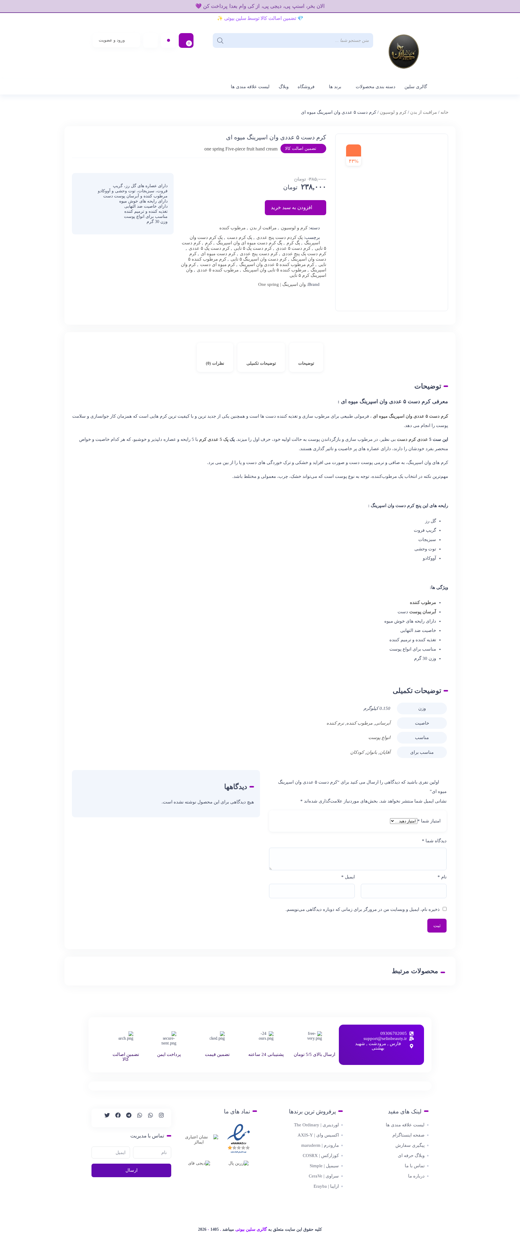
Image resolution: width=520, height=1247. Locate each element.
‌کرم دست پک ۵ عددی (209, 248)
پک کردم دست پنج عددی (279, 237)
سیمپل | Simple (324, 1165)
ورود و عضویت (112, 40)
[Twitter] (104, 1117)
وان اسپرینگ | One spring (282, 284)
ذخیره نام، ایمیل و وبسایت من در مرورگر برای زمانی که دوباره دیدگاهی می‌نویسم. (363, 909)
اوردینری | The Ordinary (316, 1124)
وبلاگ (284, 86)
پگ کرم (293, 242)
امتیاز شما (429, 820)
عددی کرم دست (413, 439)
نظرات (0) (215, 363)
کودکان (357, 752)
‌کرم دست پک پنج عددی (304, 253)
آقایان (384, 752)
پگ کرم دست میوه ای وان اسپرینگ (249, 242)
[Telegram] (126, 1117)
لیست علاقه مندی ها (250, 86)
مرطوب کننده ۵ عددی (218, 270)
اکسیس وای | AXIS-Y (318, 1135)
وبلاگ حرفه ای (411, 1155)
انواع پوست (379, 737)
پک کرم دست (239, 237)
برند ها (335, 86)
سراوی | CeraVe (324, 1176)
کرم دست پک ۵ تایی (253, 248)
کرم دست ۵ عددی (293, 248)
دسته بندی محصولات (375, 86)
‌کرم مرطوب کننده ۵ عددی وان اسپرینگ (276, 264)
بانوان (371, 752)
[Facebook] (115, 1117)
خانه (444, 112)
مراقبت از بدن (423, 112)
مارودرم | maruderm (320, 1145)
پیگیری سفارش (410, 1145)
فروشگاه (306, 86)
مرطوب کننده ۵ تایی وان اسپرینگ (274, 270)
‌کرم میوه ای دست (217, 264)
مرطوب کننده (232, 227)
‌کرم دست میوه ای (218, 253)
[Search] (220, 40)
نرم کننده (335, 723)
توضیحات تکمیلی (261, 363)
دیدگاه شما (434, 840)
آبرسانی (382, 723)
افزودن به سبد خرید (291, 207)
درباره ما (416, 1176)
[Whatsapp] (147, 1117)
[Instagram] (158, 1117)
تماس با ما (415, 1165)
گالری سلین (415, 86)
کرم (208, 242)
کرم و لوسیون (393, 112)
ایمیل (348, 876)
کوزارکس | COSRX (321, 1155)
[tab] (306, 357)
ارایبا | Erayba (326, 1186)
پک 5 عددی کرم (214, 439)
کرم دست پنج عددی (259, 253)
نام (442, 876)
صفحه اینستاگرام (408, 1135)
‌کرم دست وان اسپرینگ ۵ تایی (259, 259)
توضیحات (306, 363)
